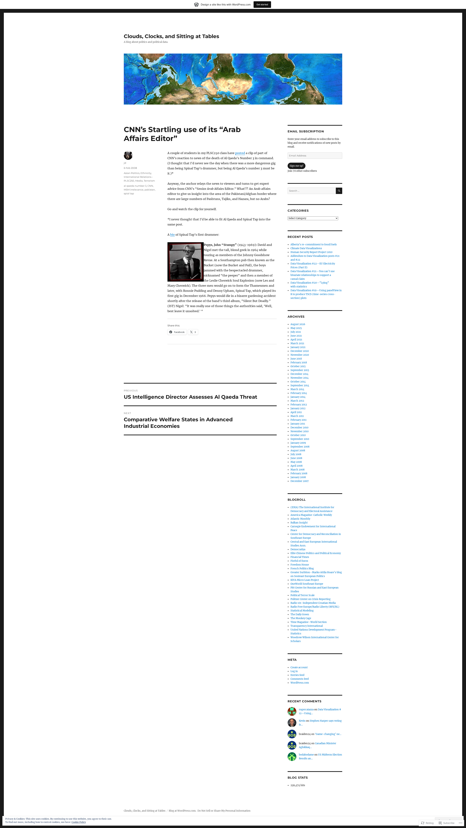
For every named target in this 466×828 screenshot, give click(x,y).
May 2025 (296, 328)
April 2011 (296, 412)
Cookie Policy (79, 822)
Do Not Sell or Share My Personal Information (224, 810)
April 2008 (297, 465)
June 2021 (296, 335)
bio (172, 234)
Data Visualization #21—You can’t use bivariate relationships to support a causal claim (313, 275)
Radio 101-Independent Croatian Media (313, 603)
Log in (294, 671)
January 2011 (298, 423)
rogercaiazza (306, 709)
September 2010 (300, 439)
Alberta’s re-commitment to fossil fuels (314, 244)
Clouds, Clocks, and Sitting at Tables (171, 36)
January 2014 (298, 397)
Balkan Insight (299, 522)
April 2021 (296, 339)
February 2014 (299, 393)
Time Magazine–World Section (309, 622)
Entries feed (297, 675)
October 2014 (298, 381)
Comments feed (300, 678)
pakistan (150, 189)
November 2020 (300, 354)
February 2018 (299, 362)
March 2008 (298, 469)
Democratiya (298, 549)
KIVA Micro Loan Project (305, 580)
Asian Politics (131, 173)
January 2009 (298, 442)
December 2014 (299, 374)
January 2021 (298, 347)
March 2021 (297, 343)
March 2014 (297, 389)
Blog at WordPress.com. (182, 810)
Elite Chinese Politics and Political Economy (316, 553)
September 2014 (300, 385)
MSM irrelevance (133, 189)
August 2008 (298, 450)
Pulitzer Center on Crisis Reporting (311, 599)
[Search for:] (312, 190)
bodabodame (306, 754)
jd (125, 162)
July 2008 (296, 454)
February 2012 (299, 404)
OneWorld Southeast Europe (307, 583)
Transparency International (307, 625)
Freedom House (300, 564)
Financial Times (300, 557)
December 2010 (299, 427)
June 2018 (296, 358)
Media (139, 180)
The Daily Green (300, 614)
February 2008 (299, 473)
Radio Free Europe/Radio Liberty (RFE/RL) (315, 606)
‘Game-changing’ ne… (328, 734)
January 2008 (298, 477)
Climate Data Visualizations (306, 248)
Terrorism (149, 180)
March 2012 (297, 400)
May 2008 (296, 462)
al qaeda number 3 (135, 185)
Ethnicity (146, 173)
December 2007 (300, 481)
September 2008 (300, 446)
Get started (262, 4)
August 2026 (298, 324)
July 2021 (296, 331)
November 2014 (300, 377)
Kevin (302, 720)
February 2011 (299, 419)
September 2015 (300, 370)
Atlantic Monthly (300, 518)
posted (240, 153)
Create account (299, 667)
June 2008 (296, 458)
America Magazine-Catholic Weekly (311, 515)
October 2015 (298, 366)
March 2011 (297, 416)
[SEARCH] (339, 191)
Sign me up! (296, 165)
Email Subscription (306, 131)
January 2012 (298, 408)
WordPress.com (300, 682)
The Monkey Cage (301, 618)
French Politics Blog (302, 568)
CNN (150, 185)
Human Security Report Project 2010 (311, 252)
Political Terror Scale (303, 595)
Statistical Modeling (302, 610)
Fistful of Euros (299, 560)
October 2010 (298, 435)
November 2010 (300, 431)
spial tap (129, 193)
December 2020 (300, 351)
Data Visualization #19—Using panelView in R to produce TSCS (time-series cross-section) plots (316, 294)
